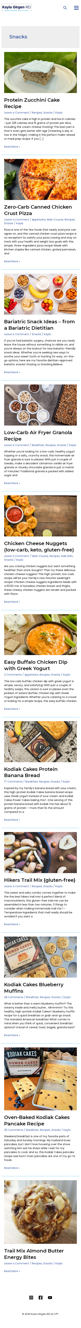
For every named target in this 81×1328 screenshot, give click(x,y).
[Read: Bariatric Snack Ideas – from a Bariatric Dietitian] (40, 294)
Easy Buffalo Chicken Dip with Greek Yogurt (35, 665)
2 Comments (13, 675)
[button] (65, 7)
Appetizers (39, 219)
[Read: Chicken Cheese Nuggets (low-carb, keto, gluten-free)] (40, 516)
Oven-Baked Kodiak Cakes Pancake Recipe (37, 1120)
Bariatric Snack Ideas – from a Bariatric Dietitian (39, 325)
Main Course (55, 219)
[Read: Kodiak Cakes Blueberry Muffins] (40, 957)
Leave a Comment (16, 112)
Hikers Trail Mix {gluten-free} (40, 880)
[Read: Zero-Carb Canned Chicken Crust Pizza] (40, 179)
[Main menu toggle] (76, 7)
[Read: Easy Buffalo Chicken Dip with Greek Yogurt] (40, 634)
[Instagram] (31, 1297)
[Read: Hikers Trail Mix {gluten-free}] (40, 852)
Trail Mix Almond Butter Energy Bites (34, 1254)
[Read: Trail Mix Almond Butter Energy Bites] (40, 1212)
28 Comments (13, 997)
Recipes (37, 112)
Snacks (48, 112)
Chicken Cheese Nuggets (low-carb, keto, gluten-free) (39, 546)
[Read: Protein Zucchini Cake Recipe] (40, 72)
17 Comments (13, 781)
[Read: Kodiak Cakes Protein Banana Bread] (40, 741)
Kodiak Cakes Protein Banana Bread (31, 772)
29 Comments (13, 1130)
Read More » (12, 147)
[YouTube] (50, 1297)
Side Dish (67, 556)
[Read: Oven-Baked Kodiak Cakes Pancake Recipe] (40, 1079)
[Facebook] (40, 1297)
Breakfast (38, 445)
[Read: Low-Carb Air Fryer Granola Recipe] (40, 405)
